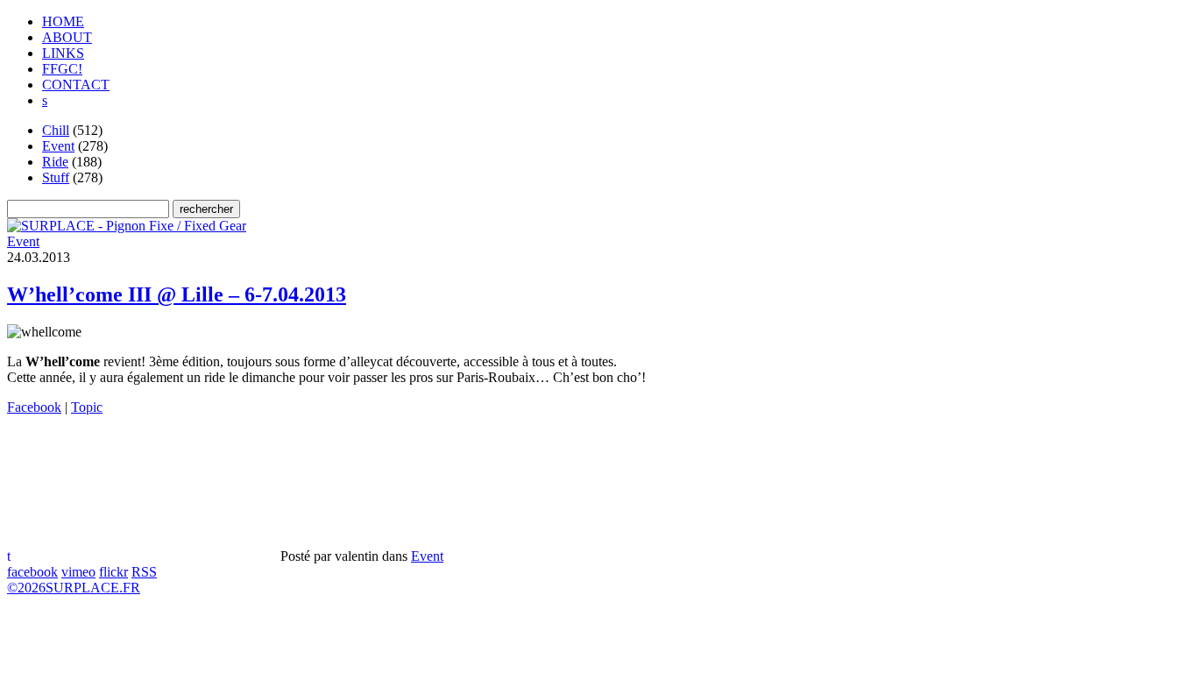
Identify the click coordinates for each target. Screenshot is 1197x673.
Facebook (34, 407)
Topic (87, 407)
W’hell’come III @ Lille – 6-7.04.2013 (176, 294)
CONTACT (76, 84)
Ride (55, 161)
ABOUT (67, 37)
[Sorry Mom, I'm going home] (126, 225)
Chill (55, 130)
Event (58, 145)
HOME (63, 21)
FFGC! (62, 68)
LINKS (63, 53)
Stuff (55, 177)
